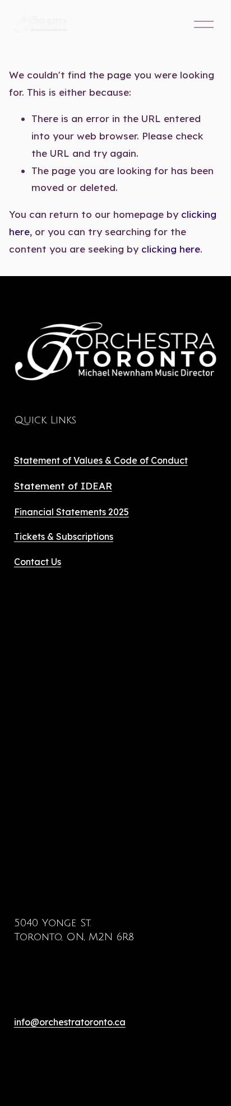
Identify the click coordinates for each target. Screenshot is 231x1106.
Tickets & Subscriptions (63, 536)
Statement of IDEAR (63, 486)
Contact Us (37, 561)
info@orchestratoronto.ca (70, 1022)
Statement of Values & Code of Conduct (101, 460)
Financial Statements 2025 (71, 511)
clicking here (170, 249)
